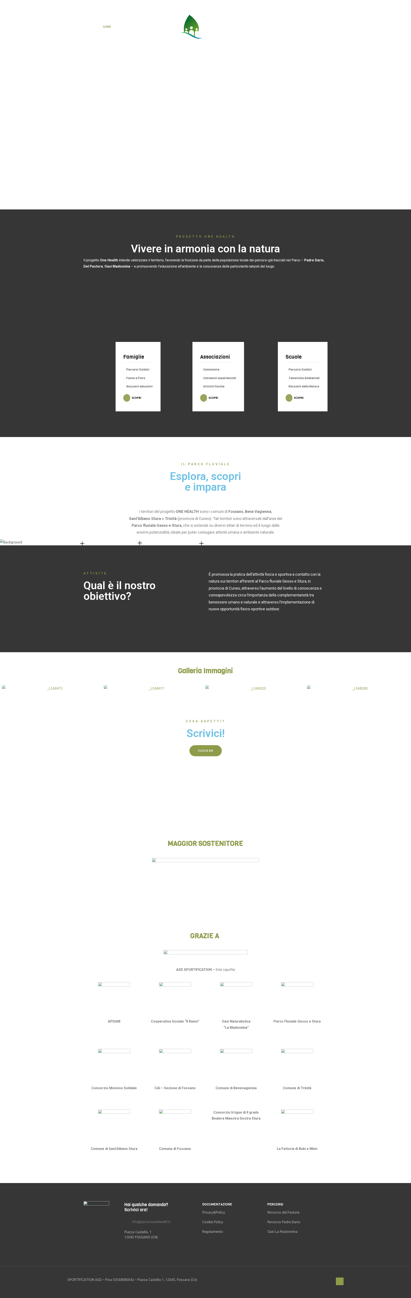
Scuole (294, 356)
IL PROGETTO (129, 27)
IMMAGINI (253, 27)
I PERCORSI (230, 27)
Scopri (136, 397)
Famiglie (133, 356)
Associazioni (215, 356)
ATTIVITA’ (155, 27)
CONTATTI (300, 27)
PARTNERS (276, 27)
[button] (6, 688)
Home (107, 27)
